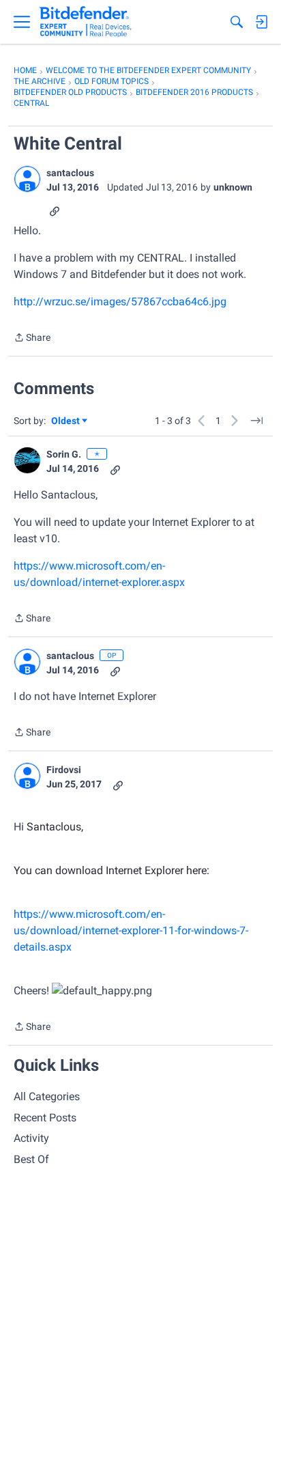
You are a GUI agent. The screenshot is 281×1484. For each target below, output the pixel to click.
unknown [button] (232, 187)
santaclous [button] (70, 172)
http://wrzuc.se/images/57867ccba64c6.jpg (120, 301)
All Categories (47, 1096)
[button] (27, 179)
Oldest (66, 421)
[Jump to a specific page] (256, 421)
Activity (31, 1138)
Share (32, 339)
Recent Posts (45, 1117)
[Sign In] (261, 22)
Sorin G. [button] (63, 454)
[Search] (236, 22)
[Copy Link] (54, 210)
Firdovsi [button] (63, 769)
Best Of (31, 1159)
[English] (85, 21)
